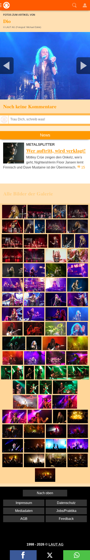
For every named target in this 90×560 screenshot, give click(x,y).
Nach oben (45, 493)
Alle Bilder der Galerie (28, 193)
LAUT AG (56, 544)
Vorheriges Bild (15, 65)
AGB (23, 518)
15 (83, 167)
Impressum (24, 503)
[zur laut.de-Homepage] (5, 5)
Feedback (66, 518)
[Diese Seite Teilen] (23, 555)
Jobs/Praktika (66, 511)
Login (85, 5)
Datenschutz (66, 503)
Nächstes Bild (45, 65)
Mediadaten (24, 511)
